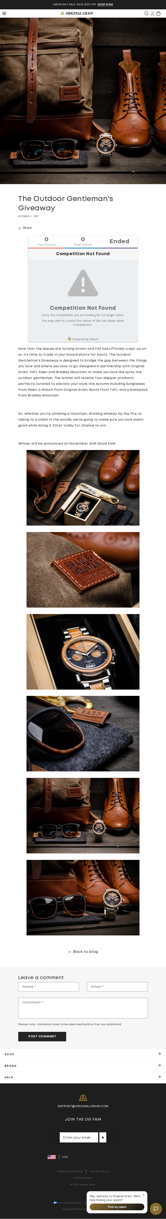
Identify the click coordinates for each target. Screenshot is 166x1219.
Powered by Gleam (85, 339)
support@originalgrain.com (83, 1106)
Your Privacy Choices (69, 1203)
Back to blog (85, 952)
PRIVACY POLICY (99, 1171)
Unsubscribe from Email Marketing (83, 1209)
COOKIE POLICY (83, 1178)
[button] (146, 13)
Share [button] (27, 228)
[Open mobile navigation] (6, 13)
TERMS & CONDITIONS (69, 1171)
